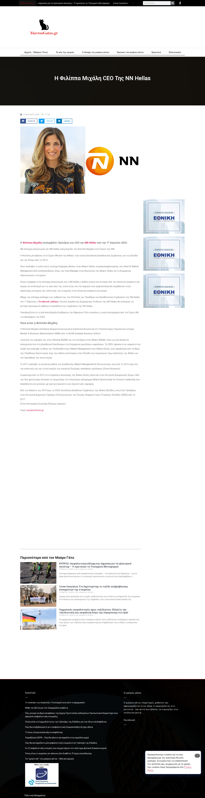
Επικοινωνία (175, 52)
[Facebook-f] (180, 3)
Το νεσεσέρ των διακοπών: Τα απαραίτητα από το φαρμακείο (55, 702)
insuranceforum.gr (35, 410)
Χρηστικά (156, 52)
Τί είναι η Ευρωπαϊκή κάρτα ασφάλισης (44, 732)
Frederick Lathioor (49, 301)
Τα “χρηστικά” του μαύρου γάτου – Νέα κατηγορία (49, 758)
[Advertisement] (127, 27)
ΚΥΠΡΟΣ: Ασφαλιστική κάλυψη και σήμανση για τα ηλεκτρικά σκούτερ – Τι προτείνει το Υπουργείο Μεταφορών (95, 565)
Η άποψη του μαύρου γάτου (95, 52)
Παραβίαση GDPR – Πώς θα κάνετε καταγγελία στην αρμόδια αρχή (57, 737)
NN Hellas (90, 242)
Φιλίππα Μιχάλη (32, 242)
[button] (28, 121)
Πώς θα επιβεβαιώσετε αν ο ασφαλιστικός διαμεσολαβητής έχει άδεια (59, 727)
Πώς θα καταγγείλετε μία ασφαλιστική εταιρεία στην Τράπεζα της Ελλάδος (61, 742)
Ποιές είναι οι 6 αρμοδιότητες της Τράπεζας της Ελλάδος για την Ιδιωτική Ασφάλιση (66, 721)
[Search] (173, 3)
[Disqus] (80, 497)
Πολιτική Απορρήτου (34, 795)
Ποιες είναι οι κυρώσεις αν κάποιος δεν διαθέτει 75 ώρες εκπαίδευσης (58, 753)
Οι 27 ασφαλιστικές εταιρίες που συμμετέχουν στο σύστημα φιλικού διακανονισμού (66, 748)
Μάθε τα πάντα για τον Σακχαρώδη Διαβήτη (46, 707)
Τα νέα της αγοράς (65, 52)
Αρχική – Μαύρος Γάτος (36, 52)
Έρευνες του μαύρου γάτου (130, 52)
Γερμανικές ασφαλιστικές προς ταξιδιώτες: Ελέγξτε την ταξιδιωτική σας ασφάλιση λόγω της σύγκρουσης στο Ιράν (93, 611)
